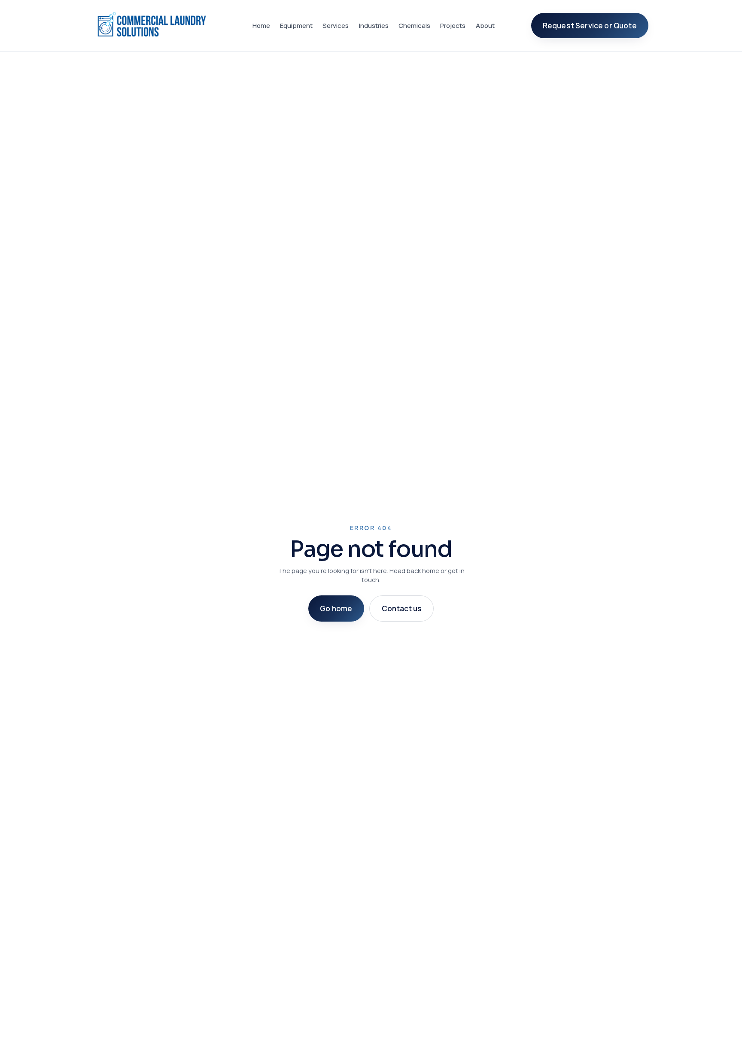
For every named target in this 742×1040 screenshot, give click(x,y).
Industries (374, 25)
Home (261, 25)
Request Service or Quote (590, 25)
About (485, 25)
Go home (336, 608)
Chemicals (414, 25)
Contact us (402, 608)
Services (335, 25)
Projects (452, 25)
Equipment (296, 25)
